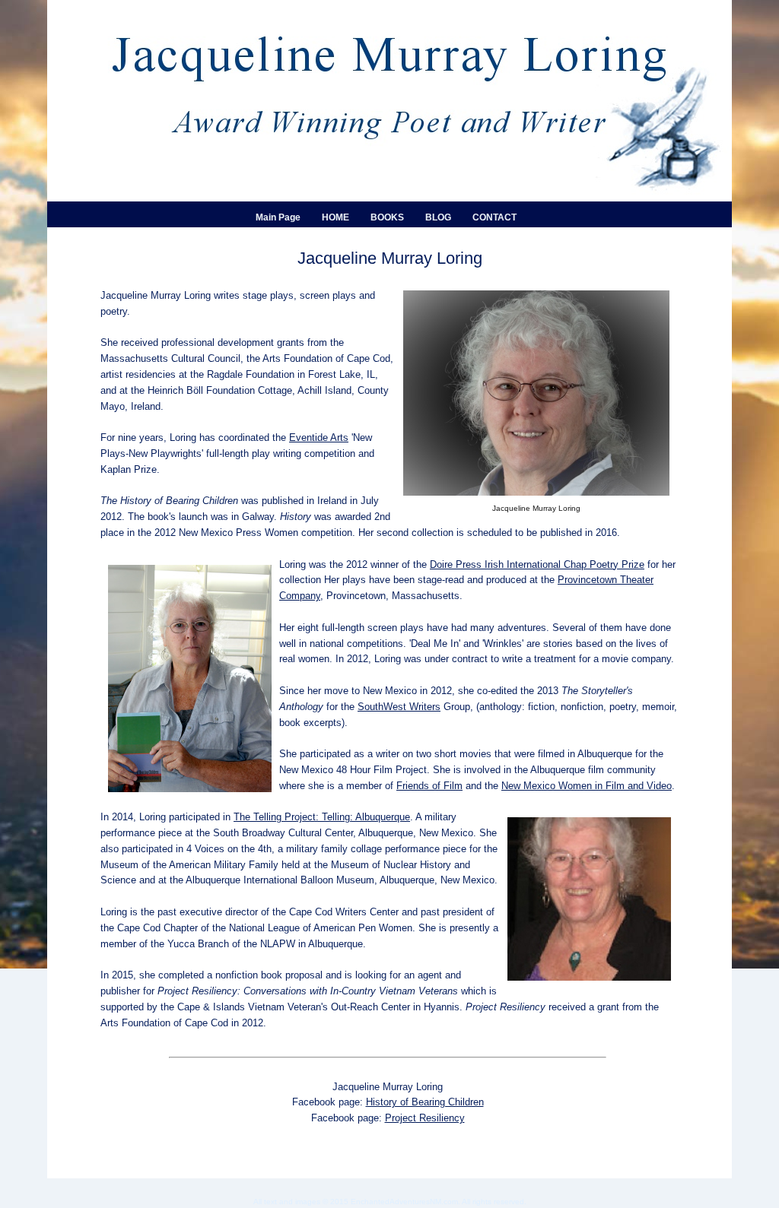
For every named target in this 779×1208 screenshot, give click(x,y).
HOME (335, 217)
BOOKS (387, 217)
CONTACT (494, 217)
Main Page (278, 217)
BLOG (438, 217)
